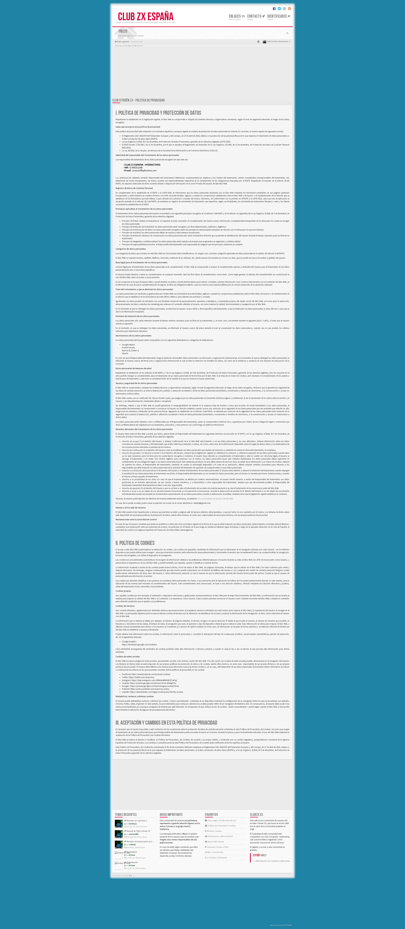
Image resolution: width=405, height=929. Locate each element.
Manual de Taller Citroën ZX (138, 831)
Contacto (254, 16)
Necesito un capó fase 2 (136, 820)
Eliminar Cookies (213, 831)
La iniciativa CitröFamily (216, 857)
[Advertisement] (202, 73)
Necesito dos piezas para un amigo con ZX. (145, 841)
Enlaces (235, 16)
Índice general (123, 41)
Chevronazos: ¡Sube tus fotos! (220, 836)
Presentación (132, 862)
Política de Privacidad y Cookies (221, 825)
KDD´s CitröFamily (215, 852)
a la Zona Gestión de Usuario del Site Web (215, 498)
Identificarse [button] (277, 16)
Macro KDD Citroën (215, 841)
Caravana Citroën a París (217, 847)
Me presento (131, 852)
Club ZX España (145, 17)
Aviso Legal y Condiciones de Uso (221, 820)
